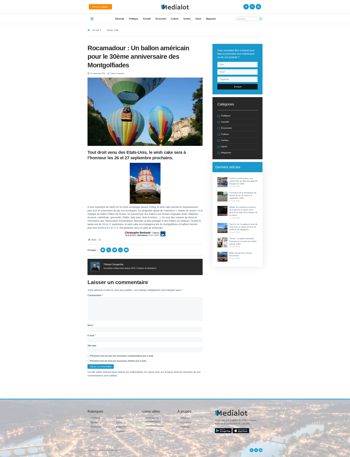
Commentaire (95, 295)
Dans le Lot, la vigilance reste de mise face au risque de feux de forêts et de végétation (243, 227)
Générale (119, 19)
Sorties (187, 19)
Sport (198, 19)
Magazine (211, 19)
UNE (116, 30)
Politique (133, 19)
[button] (102, 249)
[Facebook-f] (246, 6)
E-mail (91, 335)
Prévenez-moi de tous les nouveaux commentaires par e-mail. (122, 356)
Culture (175, 19)
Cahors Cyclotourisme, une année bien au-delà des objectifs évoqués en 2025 (243, 181)
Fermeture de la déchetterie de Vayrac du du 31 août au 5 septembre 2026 (242, 195)
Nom (91, 325)
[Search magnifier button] (261, 19)
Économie (161, 19)
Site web (92, 345)
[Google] (258, 6)
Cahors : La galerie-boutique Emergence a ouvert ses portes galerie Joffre (243, 241)
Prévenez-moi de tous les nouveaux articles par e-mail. (118, 361)
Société (147, 19)
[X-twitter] (252, 6)
